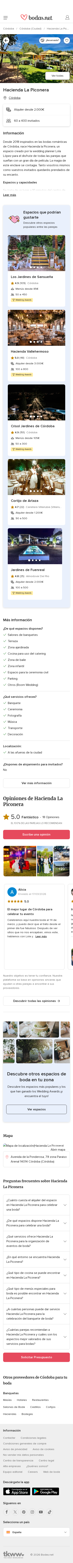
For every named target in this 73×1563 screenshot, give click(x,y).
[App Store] (16, 1494)
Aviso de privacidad (15, 1449)
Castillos (35, 1407)
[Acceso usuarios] (67, 17)
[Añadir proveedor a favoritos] (67, 40)
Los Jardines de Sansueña (32, 277)
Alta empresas (12, 1466)
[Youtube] (40, 1512)
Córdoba (9, 28)
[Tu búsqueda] (6, 40)
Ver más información (37, 783)
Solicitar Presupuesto (36, 1357)
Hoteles (22, 1400)
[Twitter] (15, 1512)
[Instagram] (32, 1512)
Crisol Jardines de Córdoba (33, 426)
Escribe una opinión (36, 834)
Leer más (9, 195)
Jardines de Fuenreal (28, 570)
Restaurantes (40, 1400)
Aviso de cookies (43, 1449)
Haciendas (9, 1414)
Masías (7, 1400)
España (16, 1532)
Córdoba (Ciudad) (30, 28)
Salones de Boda (14, 1407)
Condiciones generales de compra (24, 1443)
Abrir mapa (58, 1150)
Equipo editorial (12, 1472)
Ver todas (57, 75)
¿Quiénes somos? (37, 1466)
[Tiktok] (49, 1512)
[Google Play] (45, 1494)
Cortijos (50, 1407)
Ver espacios (36, 1109)
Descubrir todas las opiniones (34, 1001)
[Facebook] (6, 1512)
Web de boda (51, 1472)
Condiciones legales (33, 1438)
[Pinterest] (23, 1512)
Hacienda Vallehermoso (30, 351)
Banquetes (11, 1393)
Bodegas (27, 1414)
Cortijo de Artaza (24, 501)
